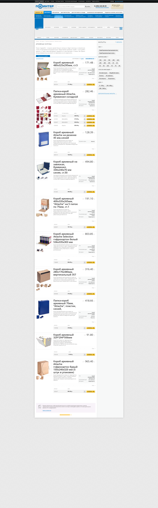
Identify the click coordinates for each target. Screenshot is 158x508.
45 (100, 66)
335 (109, 63)
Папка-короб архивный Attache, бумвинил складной (65, 94)
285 (105, 63)
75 (115, 66)
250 (100, 63)
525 (108, 66)
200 (113, 60)
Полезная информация (71, 1)
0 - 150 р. (101, 85)
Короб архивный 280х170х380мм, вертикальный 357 (64, 272)
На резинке (111, 78)
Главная (37, 41)
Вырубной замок (114, 73)
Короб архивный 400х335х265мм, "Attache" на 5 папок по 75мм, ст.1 (65, 202)
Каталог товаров (39, 1)
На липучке (102, 78)
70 (112, 66)
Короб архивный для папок (106, 53)
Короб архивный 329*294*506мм (63, 336)
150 (109, 60)
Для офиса (47, 12)
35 (113, 63)
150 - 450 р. (109, 85)
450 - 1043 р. (102, 88)
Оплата (52, 1)
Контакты (88, 1)
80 (119, 66)
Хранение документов (49, 41)
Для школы (55, 12)
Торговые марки (59, 1)
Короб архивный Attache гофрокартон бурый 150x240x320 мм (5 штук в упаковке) (65, 367)
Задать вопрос (95, 1)
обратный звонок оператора (102, 7)
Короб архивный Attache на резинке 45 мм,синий (64, 135)
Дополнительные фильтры (106, 93)
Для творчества (65, 12)
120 (105, 60)
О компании (81, 1)
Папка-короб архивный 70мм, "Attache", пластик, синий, (64, 304)
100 (100, 60)
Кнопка (101, 75)
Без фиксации (103, 73)
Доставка (47, 1)
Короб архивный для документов (108, 50)
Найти (88, 6)
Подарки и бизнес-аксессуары (113, 12)
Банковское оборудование (95, 12)
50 (103, 66)
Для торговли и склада (78, 12)
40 (117, 63)
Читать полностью (47, 410)
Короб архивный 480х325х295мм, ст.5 (65, 64)
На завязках (109, 75)
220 (118, 60)
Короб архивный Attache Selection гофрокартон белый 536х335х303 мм (65, 238)
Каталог (37, 12)
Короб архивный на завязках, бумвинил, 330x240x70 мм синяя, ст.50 (65, 167)
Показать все (39, 58)
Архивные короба (43, 56)
